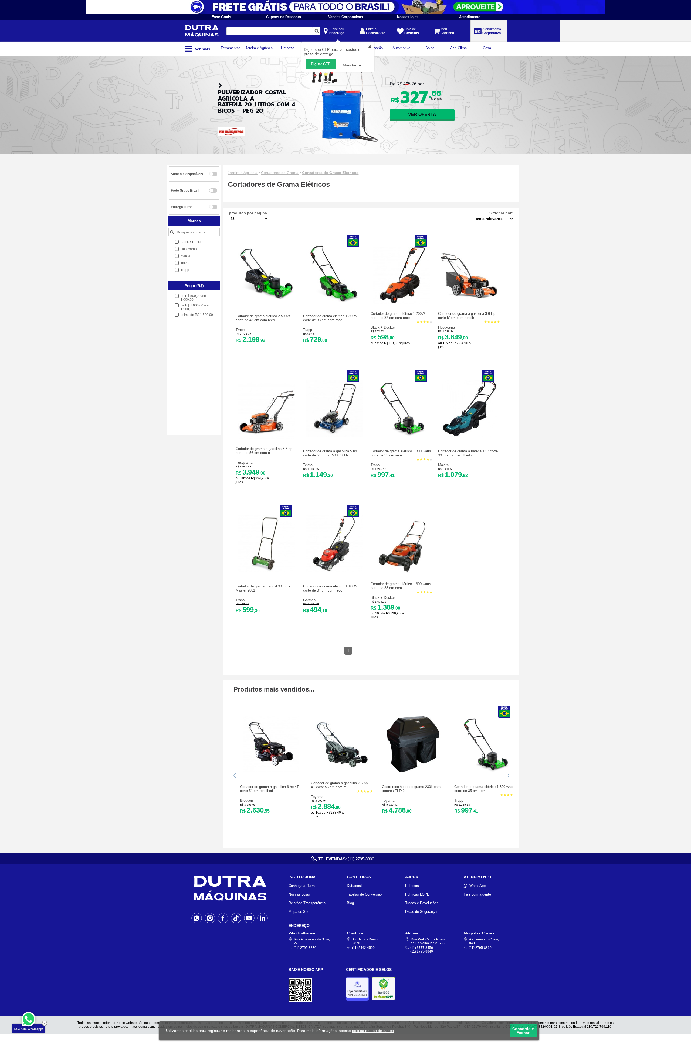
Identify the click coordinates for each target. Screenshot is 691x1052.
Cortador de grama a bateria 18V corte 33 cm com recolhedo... (468, 453)
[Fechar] (44, 1023)
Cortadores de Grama (280, 173)
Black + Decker (383, 327)
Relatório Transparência (307, 903)
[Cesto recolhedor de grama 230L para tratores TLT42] (413, 771)
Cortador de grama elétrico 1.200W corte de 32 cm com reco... (398, 316)
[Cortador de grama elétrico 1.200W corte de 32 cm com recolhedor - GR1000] (401, 302)
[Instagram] (209, 918)
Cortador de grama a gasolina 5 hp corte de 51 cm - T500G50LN (330, 453)
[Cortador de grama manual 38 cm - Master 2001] (266, 571)
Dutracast (354, 886)
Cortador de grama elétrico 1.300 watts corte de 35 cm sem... (401, 453)
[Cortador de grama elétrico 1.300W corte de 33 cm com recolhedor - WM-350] (334, 300)
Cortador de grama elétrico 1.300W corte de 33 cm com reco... (330, 318)
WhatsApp (477, 886)
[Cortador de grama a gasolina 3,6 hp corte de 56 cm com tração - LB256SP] (266, 438)
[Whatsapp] (196, 918)
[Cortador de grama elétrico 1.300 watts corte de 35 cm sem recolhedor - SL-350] (401, 435)
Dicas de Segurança (421, 912)
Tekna (308, 465)
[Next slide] (681, 99)
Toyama (317, 797)
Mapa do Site (299, 912)
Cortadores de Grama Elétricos (330, 173)
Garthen (309, 600)
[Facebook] (223, 918)
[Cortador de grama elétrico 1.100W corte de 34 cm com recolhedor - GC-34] (334, 571)
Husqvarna (446, 327)
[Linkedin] (262, 918)
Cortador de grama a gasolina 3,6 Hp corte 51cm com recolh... (466, 316)
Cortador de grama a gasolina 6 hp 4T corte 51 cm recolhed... (269, 789)
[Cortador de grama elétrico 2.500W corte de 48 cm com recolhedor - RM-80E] (266, 300)
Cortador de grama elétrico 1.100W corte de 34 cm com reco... (330, 588)
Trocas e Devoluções (421, 903)
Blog (350, 903)
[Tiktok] (236, 918)
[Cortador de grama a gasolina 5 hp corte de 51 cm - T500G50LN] (334, 435)
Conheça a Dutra (302, 886)
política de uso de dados (373, 1030)
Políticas (412, 886)
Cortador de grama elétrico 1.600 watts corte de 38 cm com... (401, 586)
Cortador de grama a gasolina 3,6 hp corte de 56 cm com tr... (264, 451)
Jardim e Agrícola (243, 173)
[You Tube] (249, 918)
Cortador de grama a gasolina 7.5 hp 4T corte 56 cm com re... (339, 785)
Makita (443, 465)
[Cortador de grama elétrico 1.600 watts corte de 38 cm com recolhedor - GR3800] (401, 573)
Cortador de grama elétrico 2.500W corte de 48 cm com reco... (263, 318)
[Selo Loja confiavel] (359, 989)
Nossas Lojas (299, 894)
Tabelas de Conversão (364, 894)
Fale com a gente (477, 894)
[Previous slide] (9, 99)
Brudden (246, 801)
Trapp (240, 330)
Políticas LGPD (417, 894)
